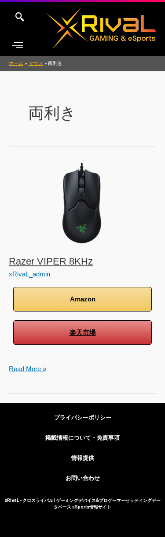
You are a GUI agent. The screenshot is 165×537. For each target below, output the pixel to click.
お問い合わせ (83, 478)
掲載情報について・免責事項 (82, 437)
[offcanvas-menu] (17, 45)
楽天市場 (83, 332)
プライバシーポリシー (82, 417)
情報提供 (82, 458)
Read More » (27, 367)
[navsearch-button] (20, 17)
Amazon (82, 299)
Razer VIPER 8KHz (51, 261)
